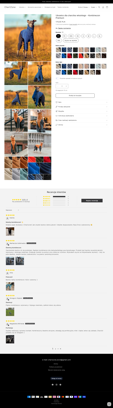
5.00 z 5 (25, 199)
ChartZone (56, 401)
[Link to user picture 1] (10, 231)
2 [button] (55, 349)
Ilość (57, 82)
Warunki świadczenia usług (56, 370)
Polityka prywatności (55, 367)
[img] (10, 215)
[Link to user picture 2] (20, 261)
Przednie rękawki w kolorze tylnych (71, 78)
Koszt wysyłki (73, 24)
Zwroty (56, 363)
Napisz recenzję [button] (92, 200)
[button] (22, 7)
